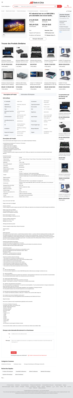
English (12, 386)
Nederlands (48, 386)
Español (17, 386)
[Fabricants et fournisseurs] (36, 2)
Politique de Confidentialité (35, 385)
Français (27, 386)
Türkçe (30, 387)
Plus (60, 32)
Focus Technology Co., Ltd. (36, 390)
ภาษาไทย (69, 386)
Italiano (38, 386)
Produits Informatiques (8, 371)
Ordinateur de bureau (6, 364)
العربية (53, 386)
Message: (7, 340)
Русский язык (33, 386)
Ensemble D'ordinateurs (21, 371)
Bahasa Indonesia (42, 387)
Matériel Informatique (45, 371)
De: (9, 333)
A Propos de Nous (10, 385)
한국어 (57, 386)
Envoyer (13, 352)
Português (22, 386)
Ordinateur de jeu (17, 364)
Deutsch (43, 386)
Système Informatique (7, 374)
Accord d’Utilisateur (25, 385)
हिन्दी (65, 386)
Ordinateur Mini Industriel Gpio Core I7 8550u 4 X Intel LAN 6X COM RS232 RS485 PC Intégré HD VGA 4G (65, 154)
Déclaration (17, 385)
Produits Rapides (58, 385)
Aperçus (64, 385)
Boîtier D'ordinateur (33, 371)
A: (9, 337)
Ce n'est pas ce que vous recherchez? (19, 355)
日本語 (61, 386)
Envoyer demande (38, 39)
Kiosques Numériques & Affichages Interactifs (34, 364)
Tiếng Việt (35, 387)
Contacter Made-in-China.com (48, 385)
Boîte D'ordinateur (19, 374)
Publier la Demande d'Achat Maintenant (37, 355)
